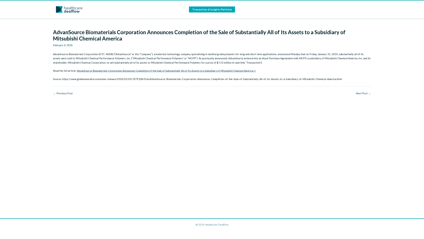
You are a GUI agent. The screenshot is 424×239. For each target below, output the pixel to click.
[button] (212, 9)
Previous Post (63, 93)
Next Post (363, 93)
